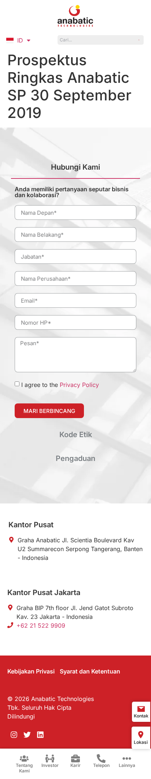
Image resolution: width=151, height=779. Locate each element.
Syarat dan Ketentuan (90, 671)
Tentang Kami (24, 768)
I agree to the (60, 384)
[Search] (139, 40)
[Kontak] (141, 709)
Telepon (101, 765)
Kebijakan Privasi (31, 671)
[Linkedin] (40, 734)
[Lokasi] (140, 734)
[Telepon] (101, 758)
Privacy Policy (79, 384)
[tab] (75, 170)
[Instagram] (14, 734)
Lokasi (141, 742)
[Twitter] (27, 734)
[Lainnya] (126, 758)
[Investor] (49, 758)
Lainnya (127, 765)
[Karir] (75, 758)
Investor (50, 765)
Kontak (141, 716)
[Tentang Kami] (24, 758)
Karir (75, 765)
